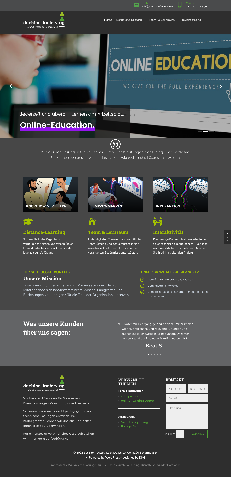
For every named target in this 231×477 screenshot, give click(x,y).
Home (108, 19)
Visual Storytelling (134, 422)
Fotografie (128, 426)
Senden (197, 434)
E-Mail (146, 3)
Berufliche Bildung (129, 19)
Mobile (190, 3)
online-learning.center (137, 400)
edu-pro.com (130, 396)
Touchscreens (191, 19)
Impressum (57, 465)
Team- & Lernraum (162, 19)
